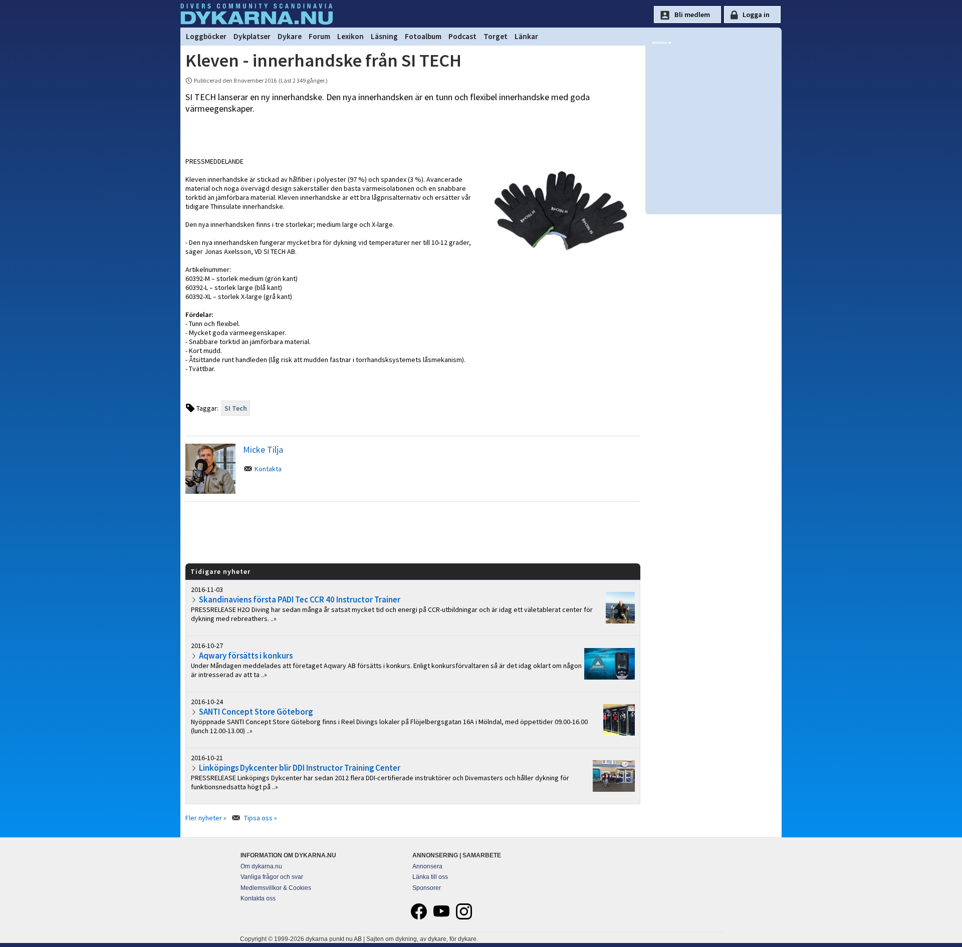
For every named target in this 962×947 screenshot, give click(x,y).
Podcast (462, 36)
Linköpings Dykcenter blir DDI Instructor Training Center (299, 767)
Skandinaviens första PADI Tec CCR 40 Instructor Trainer (299, 599)
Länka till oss (430, 876)
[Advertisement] (412, 531)
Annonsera (427, 866)
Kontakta (268, 468)
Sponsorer (426, 887)
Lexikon (350, 36)
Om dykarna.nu (261, 866)
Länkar (526, 36)
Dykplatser (252, 36)
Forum (319, 36)
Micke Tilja (263, 449)
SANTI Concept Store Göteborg (256, 711)
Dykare (290, 36)
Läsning (384, 36)
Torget (496, 36)
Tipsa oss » (260, 817)
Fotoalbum (423, 36)
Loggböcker (206, 36)
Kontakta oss (258, 898)
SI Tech (235, 408)
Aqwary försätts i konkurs (246, 655)
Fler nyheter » (205, 817)
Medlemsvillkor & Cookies (276, 887)
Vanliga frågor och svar (272, 876)
